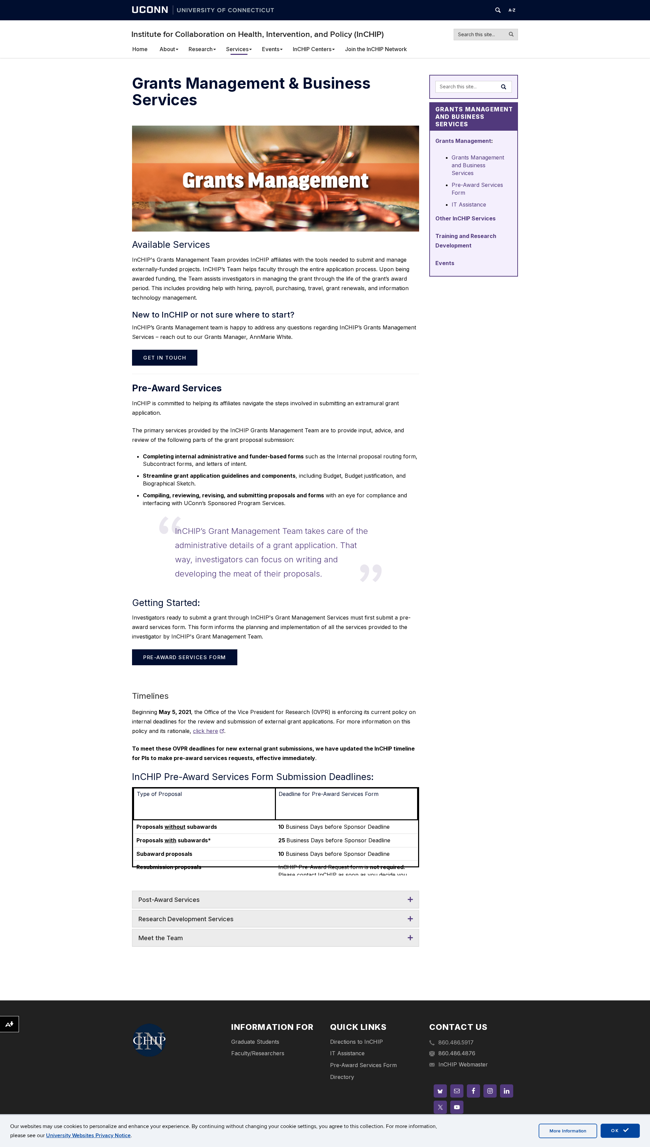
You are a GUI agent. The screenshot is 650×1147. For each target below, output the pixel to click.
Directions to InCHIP (356, 1041)
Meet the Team (160, 938)
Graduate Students (255, 1041)
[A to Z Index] (511, 10)
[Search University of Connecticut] (498, 10)
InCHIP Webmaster (463, 1064)
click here (205, 731)
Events (270, 49)
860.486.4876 (456, 1053)
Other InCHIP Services (465, 218)
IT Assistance (469, 204)
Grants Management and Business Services (478, 165)
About (167, 49)
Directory (342, 1077)
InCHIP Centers (312, 49)
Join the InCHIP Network (376, 49)
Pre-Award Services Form (363, 1065)
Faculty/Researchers (257, 1053)
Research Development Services (186, 919)
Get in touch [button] (164, 357)
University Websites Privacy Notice (88, 1135)
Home (140, 49)
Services (237, 49)
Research (201, 49)
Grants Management (463, 140)
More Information (567, 1131)
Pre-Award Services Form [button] (184, 657)
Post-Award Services (169, 899)
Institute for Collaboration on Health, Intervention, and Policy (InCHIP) (257, 34)
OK (616, 1130)
